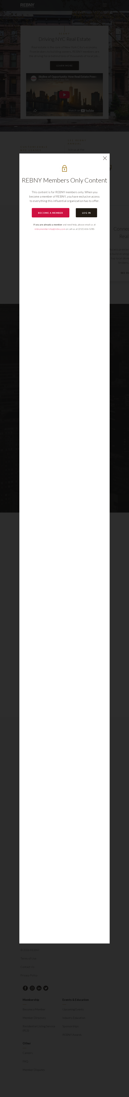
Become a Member (50, 212)
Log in (86, 212)
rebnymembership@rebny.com (50, 229)
